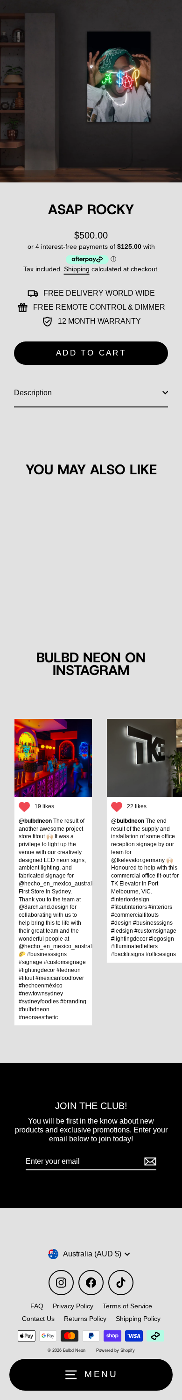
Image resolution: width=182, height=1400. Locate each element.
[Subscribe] (148, 1161)
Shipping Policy (138, 1318)
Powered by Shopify (115, 1350)
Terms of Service (127, 1306)
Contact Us (38, 1318)
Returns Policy (85, 1318)
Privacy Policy (73, 1306)
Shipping (77, 269)
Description (33, 392)
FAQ (36, 1306)
